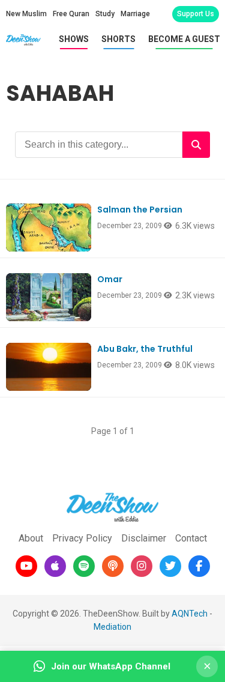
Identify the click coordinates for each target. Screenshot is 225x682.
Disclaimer (143, 538)
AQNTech (190, 613)
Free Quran (71, 14)
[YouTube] (26, 566)
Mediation (112, 627)
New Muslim (26, 14)
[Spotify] (84, 566)
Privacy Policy (82, 538)
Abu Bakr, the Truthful (145, 349)
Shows (74, 39)
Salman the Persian (139, 210)
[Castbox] (113, 566)
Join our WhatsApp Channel (110, 666)
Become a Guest (184, 39)
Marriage (135, 14)
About (31, 538)
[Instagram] (141, 566)
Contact (191, 538)
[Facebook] (199, 566)
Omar (109, 279)
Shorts (118, 39)
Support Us (195, 14)
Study (105, 14)
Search (196, 144)
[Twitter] (170, 566)
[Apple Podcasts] (55, 566)
